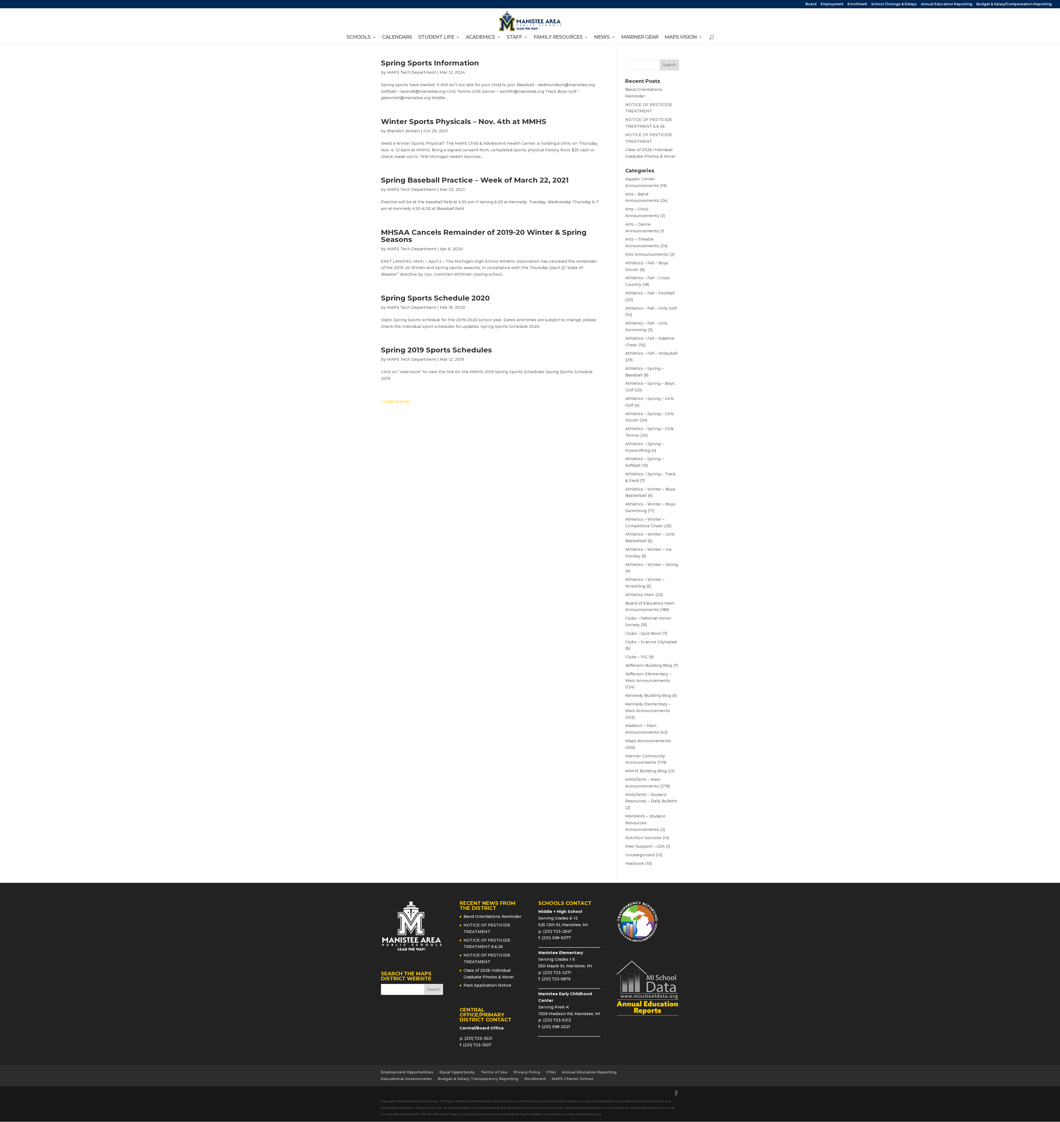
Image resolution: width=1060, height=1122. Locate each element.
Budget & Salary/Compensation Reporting (1014, 4)
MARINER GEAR (639, 37)
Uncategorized (639, 854)
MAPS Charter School (572, 1078)
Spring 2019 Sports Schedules (436, 350)
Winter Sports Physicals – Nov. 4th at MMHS (463, 121)
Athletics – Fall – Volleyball (651, 353)
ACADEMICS (480, 37)
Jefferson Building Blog (648, 665)
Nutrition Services (643, 837)
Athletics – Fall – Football (650, 293)
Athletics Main (639, 594)
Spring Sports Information (430, 63)
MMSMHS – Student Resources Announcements (645, 823)
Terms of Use (494, 1072)
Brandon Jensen (403, 130)
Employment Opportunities (407, 1072)
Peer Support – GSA (645, 846)
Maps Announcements (648, 740)
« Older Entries (396, 401)
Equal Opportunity (457, 1072)
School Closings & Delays (894, 4)
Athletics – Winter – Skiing (651, 564)
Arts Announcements (646, 254)
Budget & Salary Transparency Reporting (478, 1078)
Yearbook (634, 863)
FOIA (551, 1072)
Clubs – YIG (636, 656)
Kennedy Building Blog (648, 695)
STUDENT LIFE (436, 37)
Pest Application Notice (487, 985)
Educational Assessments (406, 1078)
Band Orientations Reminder (492, 916)
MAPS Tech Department (411, 72)
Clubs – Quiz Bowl (643, 633)
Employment (832, 4)
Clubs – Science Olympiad (651, 641)
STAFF (514, 37)
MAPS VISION (680, 37)
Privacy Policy (526, 1072)
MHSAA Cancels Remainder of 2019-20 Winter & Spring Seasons (484, 236)
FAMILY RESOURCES (558, 37)
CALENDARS (397, 37)
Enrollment (857, 4)
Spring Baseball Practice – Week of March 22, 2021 (475, 180)
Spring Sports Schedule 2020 (435, 298)
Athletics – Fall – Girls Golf (651, 308)
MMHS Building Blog (646, 770)
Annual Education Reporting (946, 4)
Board (811, 4)
